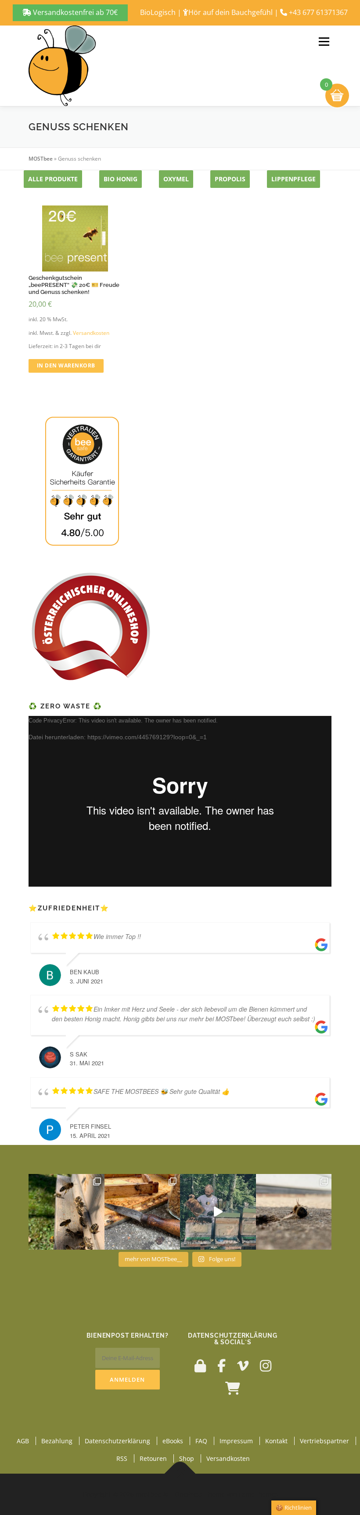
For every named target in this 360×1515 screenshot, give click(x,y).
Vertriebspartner (324, 1441)
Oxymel (176, 179)
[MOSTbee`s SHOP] (232, 1388)
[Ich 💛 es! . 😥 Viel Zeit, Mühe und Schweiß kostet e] (218, 1212)
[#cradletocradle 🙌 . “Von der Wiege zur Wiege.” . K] (294, 1212)
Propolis (230, 179)
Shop (186, 1458)
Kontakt (276, 1441)
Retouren (153, 1458)
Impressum (236, 1441)
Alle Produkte (53, 179)
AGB (23, 1441)
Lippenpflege (293, 179)
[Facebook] (221, 1366)
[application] (180, 801)
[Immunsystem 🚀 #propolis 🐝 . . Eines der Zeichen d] (142, 1212)
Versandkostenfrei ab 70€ (74, 12)
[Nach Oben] (180, 1473)
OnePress (189, 1494)
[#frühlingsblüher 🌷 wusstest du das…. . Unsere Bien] (66, 1212)
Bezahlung (56, 1441)
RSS (121, 1458)
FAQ (201, 1441)
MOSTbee (41, 158)
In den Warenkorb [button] (66, 365)
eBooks (172, 1441)
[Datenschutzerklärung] (200, 1366)
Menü (323, 42)
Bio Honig (120, 179)
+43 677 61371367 (318, 12)
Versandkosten (91, 332)
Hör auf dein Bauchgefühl (230, 12)
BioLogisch (158, 12)
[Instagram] (265, 1366)
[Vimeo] (242, 1366)
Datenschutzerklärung (117, 1441)
